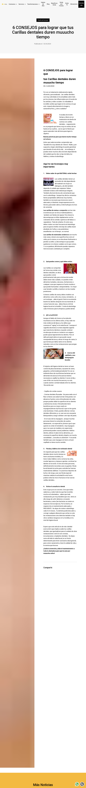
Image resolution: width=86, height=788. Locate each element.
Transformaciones (32, 4)
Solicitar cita (81, 4)
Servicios (21, 4)
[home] (4, 4)
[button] (13, 4)
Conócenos (12, 4)
